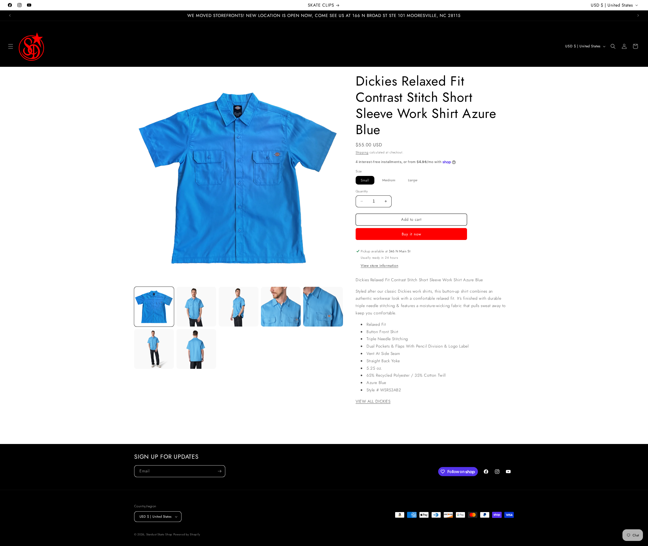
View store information (379, 265)
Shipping (362, 152)
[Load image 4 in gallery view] (281, 307)
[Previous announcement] (9, 15)
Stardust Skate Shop (159, 534)
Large (415, 181)
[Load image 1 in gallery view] (154, 307)
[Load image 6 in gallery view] (154, 349)
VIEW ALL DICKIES (373, 401)
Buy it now (411, 234)
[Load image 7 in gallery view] (196, 349)
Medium (391, 181)
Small (365, 180)
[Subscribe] (219, 471)
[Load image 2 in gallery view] (196, 307)
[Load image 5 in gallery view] (323, 307)
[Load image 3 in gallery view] (238, 307)
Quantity (362, 191)
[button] (10, 46)
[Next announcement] (638, 15)
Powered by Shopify (186, 534)
